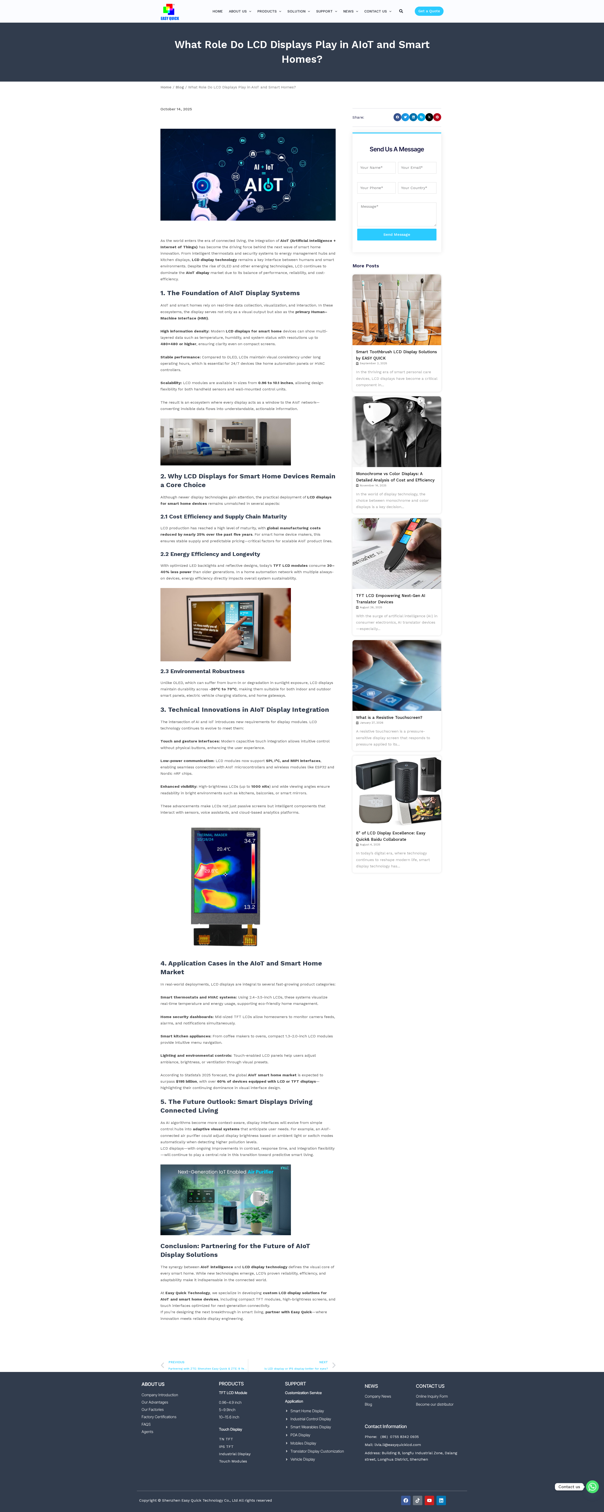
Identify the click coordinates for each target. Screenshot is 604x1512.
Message (365, 199)
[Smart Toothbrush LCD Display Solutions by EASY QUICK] (399, 309)
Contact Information (386, 1426)
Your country (410, 179)
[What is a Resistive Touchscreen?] (399, 675)
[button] (401, 11)
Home (166, 87)
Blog (180, 87)
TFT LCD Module (233, 1392)
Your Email (408, 158)
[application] (249, 11)
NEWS (371, 1386)
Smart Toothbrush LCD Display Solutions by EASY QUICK (396, 354)
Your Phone (368, 179)
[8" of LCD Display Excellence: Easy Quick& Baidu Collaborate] (399, 791)
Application (294, 1401)
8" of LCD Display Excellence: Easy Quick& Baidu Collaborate (390, 836)
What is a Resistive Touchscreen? (389, 717)
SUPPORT (295, 1384)
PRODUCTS (231, 1384)
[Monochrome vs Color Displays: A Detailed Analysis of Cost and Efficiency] (399, 431)
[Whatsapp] (592, 1486)
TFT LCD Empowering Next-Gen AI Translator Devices (390, 598)
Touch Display (230, 1429)
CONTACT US (430, 1386)
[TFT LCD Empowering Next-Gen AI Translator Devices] (399, 553)
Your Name (368, 158)
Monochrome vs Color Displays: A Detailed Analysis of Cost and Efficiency (395, 476)
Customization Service (303, 1392)
